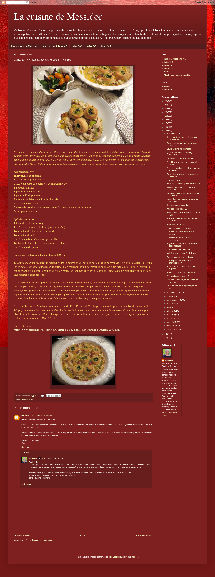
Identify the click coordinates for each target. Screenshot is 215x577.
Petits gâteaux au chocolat (178, 224)
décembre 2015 (174, 134)
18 (166, 120)
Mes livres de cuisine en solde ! (177, 75)
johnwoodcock (115, 557)
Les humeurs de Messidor (24, 46)
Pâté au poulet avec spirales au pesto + (183, 257)
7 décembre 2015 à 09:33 (41, 415)
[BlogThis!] (50, 395)
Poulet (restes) (28, 399)
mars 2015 (171, 322)
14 (166, 334)
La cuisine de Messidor (58, 16)
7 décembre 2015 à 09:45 (53, 458)
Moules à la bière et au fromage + (181, 273)
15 (166, 131)
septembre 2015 (174, 300)
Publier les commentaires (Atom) (40, 540)
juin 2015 (171, 311)
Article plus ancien (144, 535)
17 (166, 123)
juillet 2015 (172, 307)
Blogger (134, 557)
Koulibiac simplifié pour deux (179, 149)
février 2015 (172, 326)
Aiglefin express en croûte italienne (182, 253)
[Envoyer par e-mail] (47, 395)
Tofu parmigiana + (174, 180)
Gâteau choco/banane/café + (179, 276)
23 (166, 101)
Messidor (33, 458)
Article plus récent (22, 535)
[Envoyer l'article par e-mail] (42, 396)
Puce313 (25, 415)
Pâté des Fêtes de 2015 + (177, 209)
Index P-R (91, 46)
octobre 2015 (173, 296)
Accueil (83, 535)
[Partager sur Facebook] (56, 395)
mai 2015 (171, 315)
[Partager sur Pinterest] (59, 395)
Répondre (25, 447)
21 (166, 109)
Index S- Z (106, 46)
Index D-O (77, 46)
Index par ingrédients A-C (54, 46)
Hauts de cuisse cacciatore (178, 205)
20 (166, 112)
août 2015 (171, 304)
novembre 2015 (174, 293)
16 (166, 127)
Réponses (28, 453)
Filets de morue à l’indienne (178, 250)
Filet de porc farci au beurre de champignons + (180, 262)
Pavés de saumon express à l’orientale (183, 184)
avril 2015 (171, 318)
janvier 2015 (172, 329)
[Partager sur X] (53, 395)
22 (166, 105)
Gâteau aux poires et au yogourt (180, 158)
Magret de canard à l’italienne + (180, 228)
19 (166, 116)
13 (166, 338)
